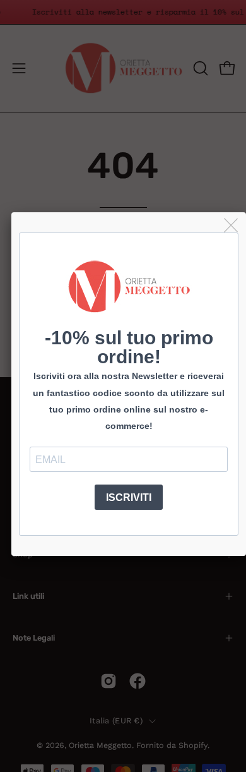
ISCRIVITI (128, 497)
